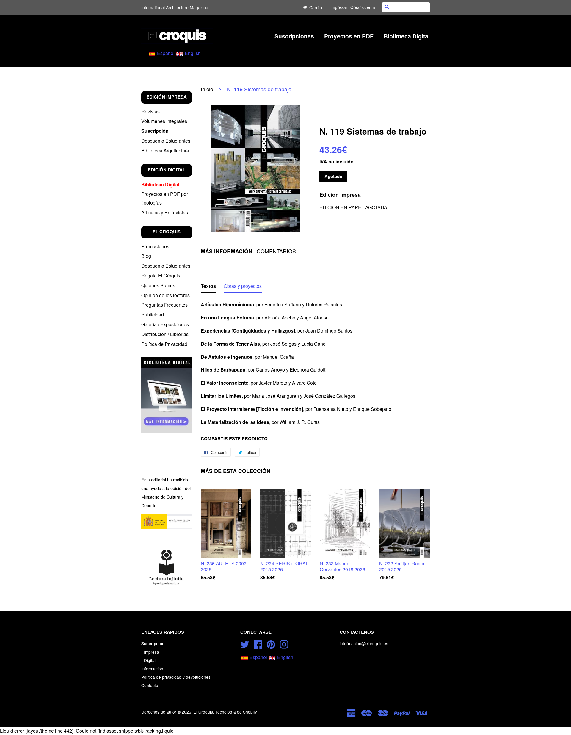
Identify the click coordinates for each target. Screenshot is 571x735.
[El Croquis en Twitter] (244, 644)
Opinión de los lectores (165, 295)
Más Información (226, 251)
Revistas (150, 111)
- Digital (148, 660)
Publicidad (152, 314)
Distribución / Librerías (165, 334)
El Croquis (203, 712)
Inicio (207, 89)
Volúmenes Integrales (164, 121)
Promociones (155, 246)
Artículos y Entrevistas (164, 212)
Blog (146, 255)
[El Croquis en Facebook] (257, 644)
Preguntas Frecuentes (164, 304)
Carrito (315, 7)
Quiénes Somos (158, 285)
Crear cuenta (362, 7)
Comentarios (276, 251)
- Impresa (150, 652)
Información (152, 669)
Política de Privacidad (164, 344)
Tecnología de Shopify (236, 712)
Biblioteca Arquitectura (165, 150)
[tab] (208, 287)
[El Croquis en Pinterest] (270, 644)
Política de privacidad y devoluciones (176, 677)
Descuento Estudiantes (165, 140)
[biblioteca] (166, 395)
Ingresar (339, 7)
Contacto (149, 685)
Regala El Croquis (160, 275)
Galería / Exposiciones (165, 324)
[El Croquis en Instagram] (284, 644)
